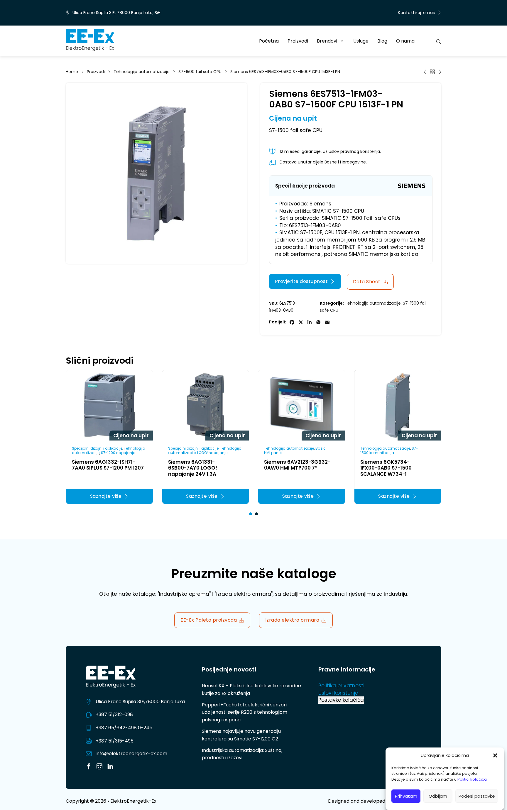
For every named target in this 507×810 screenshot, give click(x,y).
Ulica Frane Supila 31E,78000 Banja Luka (140, 701)
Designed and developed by (384, 801)
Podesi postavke (477, 796)
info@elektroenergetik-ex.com (131, 753)
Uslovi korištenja (338, 692)
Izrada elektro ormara (292, 620)
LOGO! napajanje (212, 452)
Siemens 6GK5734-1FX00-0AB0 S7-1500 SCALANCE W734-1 (386, 467)
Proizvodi (298, 41)
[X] (300, 322)
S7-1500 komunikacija (389, 450)
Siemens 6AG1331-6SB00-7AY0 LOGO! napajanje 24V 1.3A (192, 467)
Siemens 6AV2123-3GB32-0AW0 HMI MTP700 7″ (297, 464)
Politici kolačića (472, 779)
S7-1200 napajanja (118, 452)
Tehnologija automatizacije (142, 72)
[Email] (327, 322)
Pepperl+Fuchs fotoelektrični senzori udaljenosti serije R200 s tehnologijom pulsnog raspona (244, 712)
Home (72, 72)
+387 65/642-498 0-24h (124, 727)
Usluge (361, 41)
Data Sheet (367, 281)
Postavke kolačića (341, 699)
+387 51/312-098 (114, 714)
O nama (405, 41)
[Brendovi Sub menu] (341, 40)
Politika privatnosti (341, 685)
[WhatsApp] (318, 322)
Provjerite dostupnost (301, 281)
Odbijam (438, 796)
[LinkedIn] (309, 322)
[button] (495, 755)
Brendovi (327, 41)
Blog (382, 41)
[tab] (250, 513)
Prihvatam (406, 796)
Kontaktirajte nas (416, 13)
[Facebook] (292, 322)
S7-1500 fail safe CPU (200, 72)
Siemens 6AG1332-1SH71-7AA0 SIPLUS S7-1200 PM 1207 (108, 464)
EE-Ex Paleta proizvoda (208, 620)
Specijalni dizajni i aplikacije (97, 448)
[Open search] (438, 41)
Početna (269, 41)
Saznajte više (106, 496)
